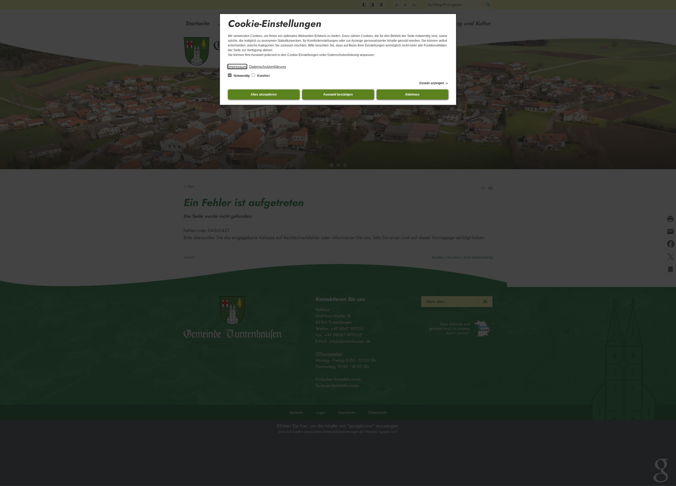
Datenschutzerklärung (267, 66)
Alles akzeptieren (264, 94)
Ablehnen (412, 94)
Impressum (237, 66)
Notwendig (241, 76)
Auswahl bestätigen (338, 94)
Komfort (263, 76)
